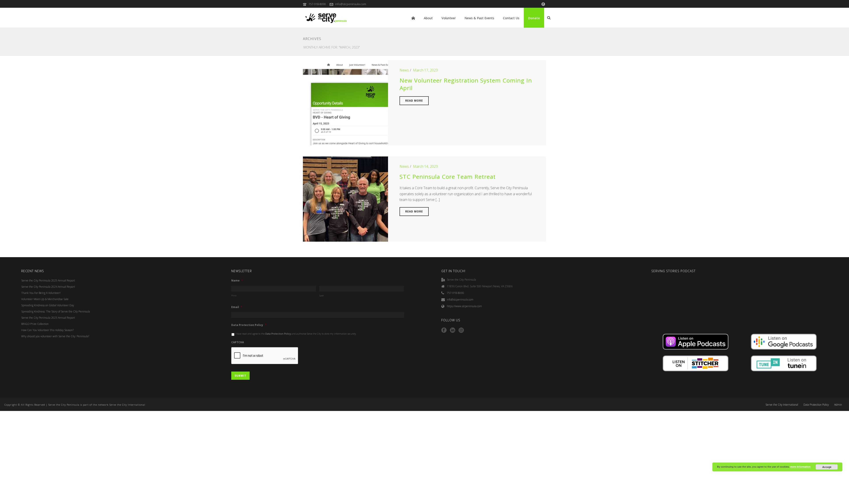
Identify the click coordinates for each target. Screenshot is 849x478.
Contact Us (511, 18)
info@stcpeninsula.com (350, 4)
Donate (534, 18)
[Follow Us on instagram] (461, 330)
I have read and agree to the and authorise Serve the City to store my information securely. (296, 333)
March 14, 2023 (425, 166)
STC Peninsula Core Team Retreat (448, 177)
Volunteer (449, 18)
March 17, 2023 (425, 70)
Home (413, 18)
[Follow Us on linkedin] (452, 330)
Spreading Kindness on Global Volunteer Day (47, 305)
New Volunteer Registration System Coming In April (466, 84)
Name (237, 280)
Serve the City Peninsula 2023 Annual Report (48, 318)
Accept (826, 467)
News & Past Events (479, 18)
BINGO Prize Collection (35, 324)
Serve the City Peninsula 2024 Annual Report (48, 287)
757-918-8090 (317, 4)
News (404, 70)
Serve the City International (781, 405)
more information (800, 466)
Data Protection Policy (248, 325)
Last (321, 295)
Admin (838, 405)
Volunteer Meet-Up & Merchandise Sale (45, 299)
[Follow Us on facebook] (444, 330)
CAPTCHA (237, 342)
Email (236, 307)
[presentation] (264, 355)
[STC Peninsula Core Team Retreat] (345, 198)
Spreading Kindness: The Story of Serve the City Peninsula (55, 311)
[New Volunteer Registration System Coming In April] (345, 102)
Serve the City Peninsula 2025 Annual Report (48, 280)
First (234, 295)
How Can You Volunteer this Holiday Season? (47, 330)
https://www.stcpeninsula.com (464, 306)
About (428, 18)
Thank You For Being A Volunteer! (41, 293)
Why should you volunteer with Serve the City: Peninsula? (55, 336)
